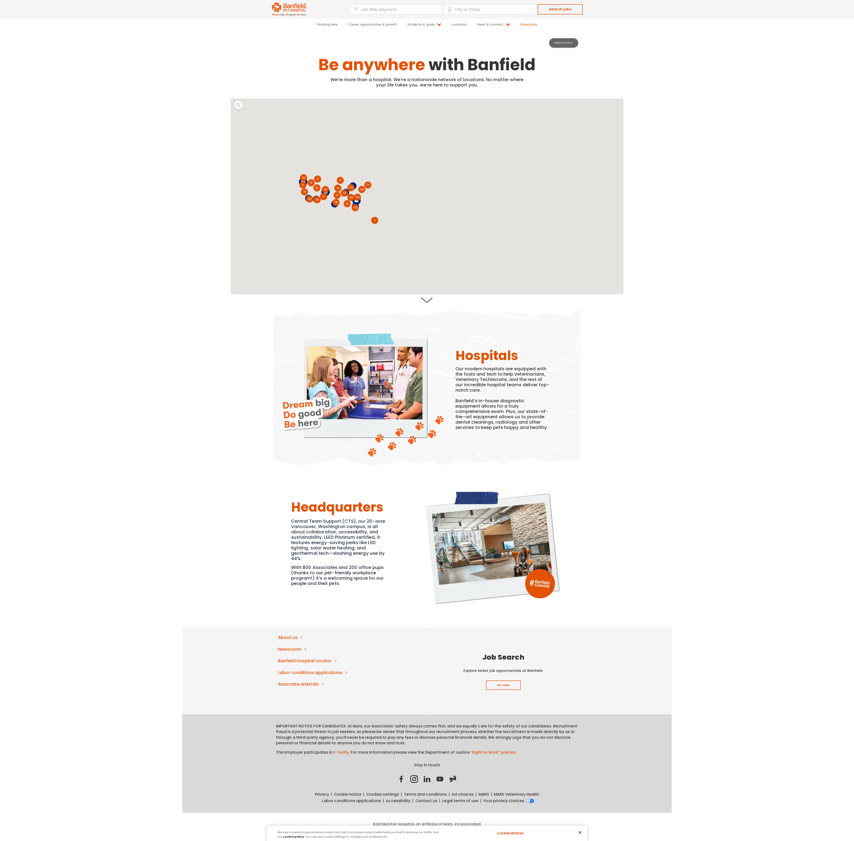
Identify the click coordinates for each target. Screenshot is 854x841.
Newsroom (289, 649)
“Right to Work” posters (493, 752)
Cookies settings (510, 833)
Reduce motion (563, 42)
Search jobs (560, 9)
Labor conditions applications (310, 673)
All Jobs (503, 685)
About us (287, 638)
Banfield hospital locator (304, 661)
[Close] (580, 832)
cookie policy (293, 836)
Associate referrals (298, 684)
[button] (355, 208)
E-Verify (341, 752)
